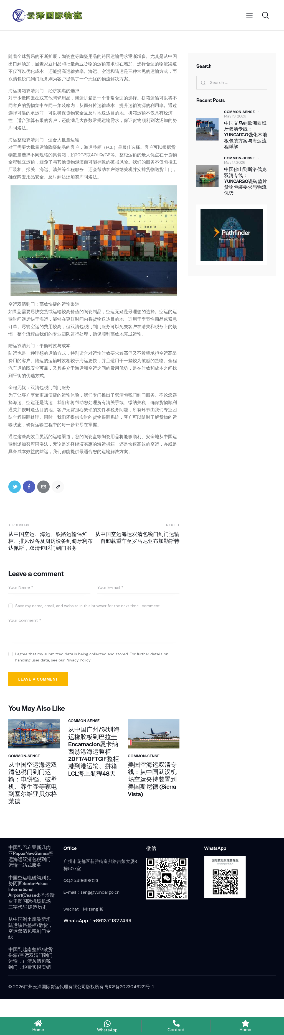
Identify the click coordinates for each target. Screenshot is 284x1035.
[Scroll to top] (269, 1007)
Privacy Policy (78, 660)
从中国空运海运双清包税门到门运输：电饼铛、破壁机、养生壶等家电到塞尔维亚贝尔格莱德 (32, 783)
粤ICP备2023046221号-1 (129, 987)
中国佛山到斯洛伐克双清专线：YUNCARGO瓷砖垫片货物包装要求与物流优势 (245, 181)
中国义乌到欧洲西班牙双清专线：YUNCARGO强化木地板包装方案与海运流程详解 (245, 134)
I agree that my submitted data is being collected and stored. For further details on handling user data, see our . (91, 657)
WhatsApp (107, 1030)
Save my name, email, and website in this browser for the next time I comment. (88, 605)
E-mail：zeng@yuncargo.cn (92, 892)
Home (38, 1030)
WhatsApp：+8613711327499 (97, 920)
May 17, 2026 (234, 162)
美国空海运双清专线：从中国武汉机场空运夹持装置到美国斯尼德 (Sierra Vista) (152, 779)
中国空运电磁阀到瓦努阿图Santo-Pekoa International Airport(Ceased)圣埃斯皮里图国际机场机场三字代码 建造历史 (31, 892)
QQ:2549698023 (81, 880)
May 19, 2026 (235, 116)
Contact (176, 1030)
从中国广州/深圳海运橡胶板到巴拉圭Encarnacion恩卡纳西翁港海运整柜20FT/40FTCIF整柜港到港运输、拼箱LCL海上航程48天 (94, 751)
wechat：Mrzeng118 (83, 909)
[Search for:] (231, 82)
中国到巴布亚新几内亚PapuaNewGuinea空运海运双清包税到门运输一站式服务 (31, 856)
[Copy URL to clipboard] (58, 487)
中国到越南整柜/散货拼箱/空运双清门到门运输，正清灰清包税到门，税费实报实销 (30, 958)
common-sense (24, 755)
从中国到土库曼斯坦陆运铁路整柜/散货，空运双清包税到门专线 (30, 928)
